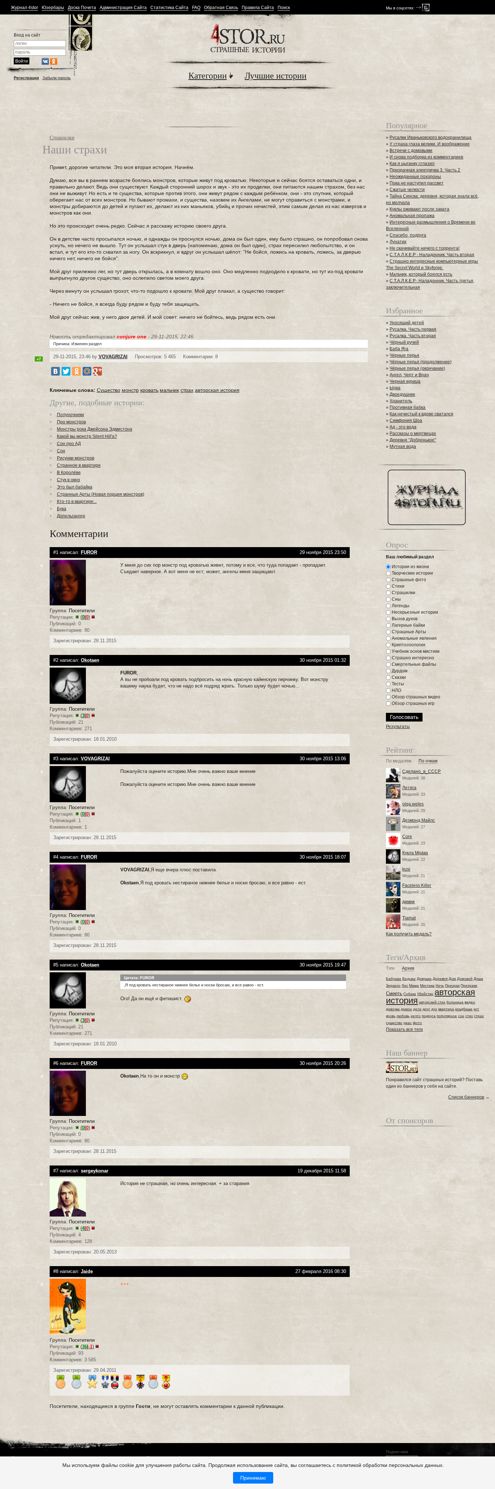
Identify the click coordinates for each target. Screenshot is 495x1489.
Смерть (394, 993)
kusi (406, 869)
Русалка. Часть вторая (413, 335)
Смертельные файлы (413, 664)
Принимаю (253, 1478)
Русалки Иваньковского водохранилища (430, 137)
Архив (408, 968)
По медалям (398, 761)
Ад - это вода (403, 427)
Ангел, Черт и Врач (409, 374)
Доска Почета (82, 7)
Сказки (398, 677)
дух (434, 1009)
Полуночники (70, 414)
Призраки (469, 985)
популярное (447, 1016)
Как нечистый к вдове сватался (421, 413)
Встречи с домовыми (411, 150)
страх (187, 390)
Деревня (440, 979)
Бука (61, 508)
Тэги (390, 968)
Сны (396, 599)
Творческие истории (412, 573)
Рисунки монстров (75, 458)
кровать (149, 390)
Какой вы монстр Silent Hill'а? (87, 436)
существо (394, 1023)
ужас (407, 1023)
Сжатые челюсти (407, 189)
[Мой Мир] (87, 371)
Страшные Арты (408, 631)
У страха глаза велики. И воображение (430, 144)
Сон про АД (69, 443)
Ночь (440, 985)
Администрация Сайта (123, 7)
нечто (416, 1016)
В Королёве (69, 472)
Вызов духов (404, 618)
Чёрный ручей (404, 342)
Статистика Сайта (169, 7)
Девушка (424, 979)
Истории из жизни (410, 566)
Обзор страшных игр (412, 703)
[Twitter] (66, 371)
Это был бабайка (74, 487)
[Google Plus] (97, 371)
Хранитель (401, 400)
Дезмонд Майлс (418, 820)
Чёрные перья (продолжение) (421, 361)
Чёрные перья (404, 355)
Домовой (465, 979)
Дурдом (399, 670)
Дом (452, 979)
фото (417, 1023)
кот (476, 1009)
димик (408, 901)
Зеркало (393, 985)
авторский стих (432, 1002)
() (85, 617)
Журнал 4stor (24, 7)
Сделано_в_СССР (421, 771)
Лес (405, 985)
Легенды (400, 605)
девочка (393, 1009)
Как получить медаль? (409, 933)
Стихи (397, 586)
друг (426, 1009)
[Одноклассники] (76, 371)
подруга (429, 1016)
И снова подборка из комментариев (426, 157)
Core (407, 836)
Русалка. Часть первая (413, 329)
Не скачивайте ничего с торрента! (424, 248)
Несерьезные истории (414, 612)
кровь (390, 1016)
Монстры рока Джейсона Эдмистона (94, 429)
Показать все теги (404, 1029)
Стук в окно (68, 479)
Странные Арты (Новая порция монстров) (100, 494)
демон (406, 1009)
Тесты (397, 683)
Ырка (395, 387)
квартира (446, 1009)
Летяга (409, 787)
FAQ (196, 7)
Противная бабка (407, 407)
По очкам (428, 761)
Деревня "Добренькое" (413, 440)
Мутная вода (403, 446)
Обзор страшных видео (415, 696)
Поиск (284, 7)
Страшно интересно (412, 657)
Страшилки (62, 137)
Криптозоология (408, 644)
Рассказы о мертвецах (413, 433)
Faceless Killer (416, 885)
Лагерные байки (408, 625)
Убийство (425, 994)
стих (469, 1016)
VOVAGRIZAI (113, 356)
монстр (130, 390)
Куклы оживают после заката (419, 209)
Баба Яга (399, 348)
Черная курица (405, 381)
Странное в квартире (79, 465)
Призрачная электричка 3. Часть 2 (425, 170)
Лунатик (398, 241)
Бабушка (393, 979)
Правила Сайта (258, 7)
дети (417, 1009)
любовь (402, 1016)
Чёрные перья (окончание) (417, 368)
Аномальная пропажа (412, 215)
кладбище (464, 1009)
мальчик (169, 390)
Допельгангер (71, 516)
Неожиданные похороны (415, 176)
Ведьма (409, 979)
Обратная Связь (221, 7)
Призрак (452, 985)
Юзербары (53, 7)
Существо (108, 390)
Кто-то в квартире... (77, 501)
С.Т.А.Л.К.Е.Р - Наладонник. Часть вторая (432, 254)
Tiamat (409, 918)
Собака (409, 994)
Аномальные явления (414, 638)
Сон (61, 450)
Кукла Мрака (415, 852)
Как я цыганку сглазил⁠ (412, 163)
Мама (414, 985)
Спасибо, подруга (408, 235)
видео (470, 1002)
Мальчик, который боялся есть (421, 274)
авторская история (217, 390)
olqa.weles (413, 804)
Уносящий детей (407, 322)
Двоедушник (402, 394)
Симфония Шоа (406, 420)
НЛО (396, 690)
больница (454, 1002)
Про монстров (71, 421)
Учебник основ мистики (415, 651)
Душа (478, 979)
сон (461, 1016)
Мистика (427, 985)
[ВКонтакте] (55, 371)
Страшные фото (408, 579)
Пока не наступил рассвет (417, 183)
